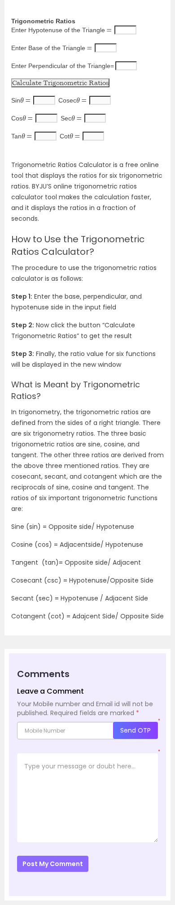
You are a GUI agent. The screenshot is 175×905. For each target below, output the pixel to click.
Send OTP (135, 730)
